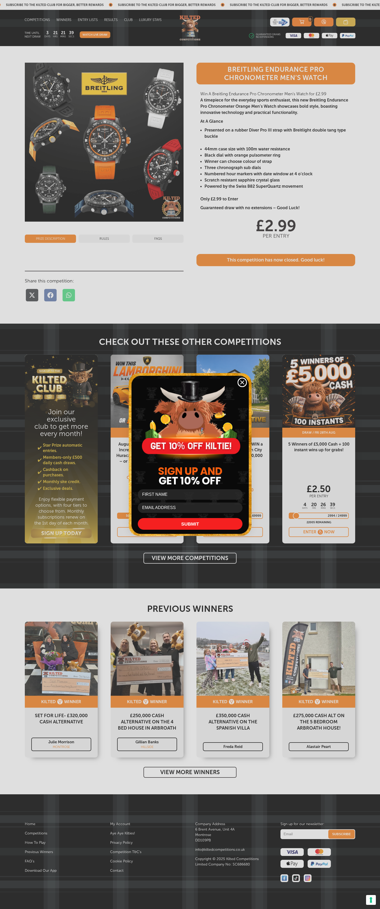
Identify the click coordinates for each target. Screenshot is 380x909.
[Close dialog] (242, 382)
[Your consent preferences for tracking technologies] (371, 900)
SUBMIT (190, 524)
